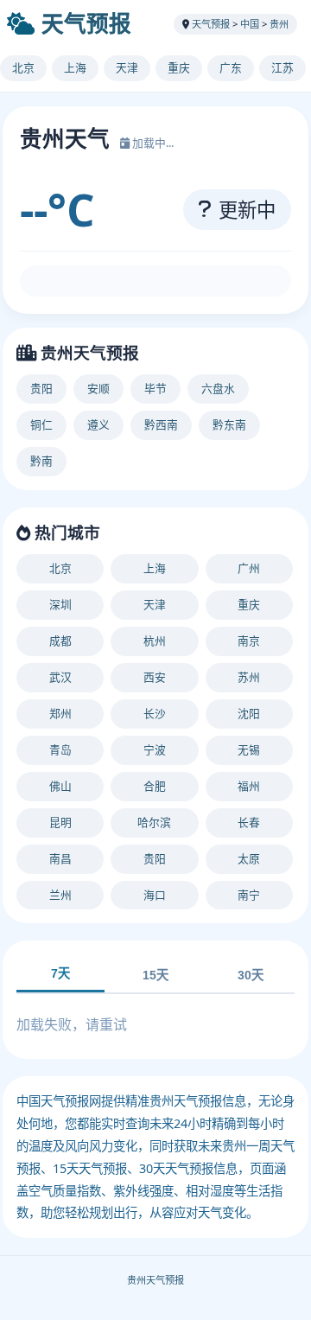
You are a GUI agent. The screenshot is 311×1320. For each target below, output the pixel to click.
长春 (249, 822)
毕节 (155, 388)
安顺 (98, 388)
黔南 (41, 461)
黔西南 (161, 424)
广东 (230, 67)
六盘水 (218, 388)
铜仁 (41, 424)
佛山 (60, 786)
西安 (154, 677)
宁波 (154, 749)
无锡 (249, 749)
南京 (249, 640)
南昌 (60, 858)
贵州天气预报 (155, 1279)
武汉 (60, 677)
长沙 (154, 713)
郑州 (60, 713)
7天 (60, 973)
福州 (249, 786)
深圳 (60, 604)
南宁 (249, 894)
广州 (249, 568)
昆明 (60, 822)
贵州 (279, 23)
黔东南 (229, 424)
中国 (249, 23)
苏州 (249, 677)
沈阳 (249, 713)
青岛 (60, 749)
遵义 (98, 424)
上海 (75, 67)
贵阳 (41, 388)
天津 (127, 67)
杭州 (154, 640)
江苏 (282, 67)
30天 (250, 975)
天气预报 (86, 24)
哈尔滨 (154, 822)
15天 (155, 975)
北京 (23, 67)
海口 (154, 894)
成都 (60, 640)
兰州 (60, 894)
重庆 (179, 67)
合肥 (154, 786)
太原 (249, 858)
